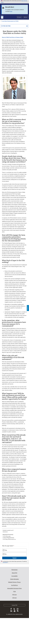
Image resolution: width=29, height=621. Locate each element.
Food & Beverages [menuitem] (7, 536)
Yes (6, 550)
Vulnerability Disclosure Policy (14, 588)
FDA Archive (14, 569)
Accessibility (14, 576)
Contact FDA (14, 605)
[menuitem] (14, 531)
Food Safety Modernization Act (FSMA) (10, 21)
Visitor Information (14, 579)
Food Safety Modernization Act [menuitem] (9, 539)
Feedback (27, 308)
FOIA (14, 591)
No (5, 554)
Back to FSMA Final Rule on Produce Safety (12, 37)
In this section (5, 26)
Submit (14, 558)
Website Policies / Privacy (14, 582)
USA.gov (14, 597)
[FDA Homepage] (2, 17)
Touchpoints (5, 562)
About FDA (14, 572)
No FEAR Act (14, 585)
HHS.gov (14, 594)
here (11, 11)
